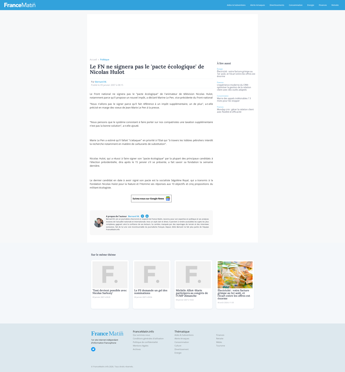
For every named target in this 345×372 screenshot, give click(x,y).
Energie (310, 5)
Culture (178, 345)
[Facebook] (142, 216)
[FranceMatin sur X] (93, 349)
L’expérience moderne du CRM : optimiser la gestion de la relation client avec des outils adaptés (234, 87)
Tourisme (220, 345)
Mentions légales (140, 345)
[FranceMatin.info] (19, 4)
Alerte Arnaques (257, 5)
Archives (137, 349)
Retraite (335, 5)
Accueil (93, 59)
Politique (104, 59)
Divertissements (277, 5)
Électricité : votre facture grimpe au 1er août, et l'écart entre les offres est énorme (236, 74)
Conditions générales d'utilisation (148, 338)
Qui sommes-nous (141, 335)
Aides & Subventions (236, 5)
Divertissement (182, 349)
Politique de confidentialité (145, 342)
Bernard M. (101, 81)
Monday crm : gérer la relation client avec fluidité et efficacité (235, 110)
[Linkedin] (147, 216)
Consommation (296, 5)
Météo (219, 342)
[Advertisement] (172, 38)
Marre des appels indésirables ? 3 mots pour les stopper (234, 99)
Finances (323, 5)
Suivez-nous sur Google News (148, 198)
